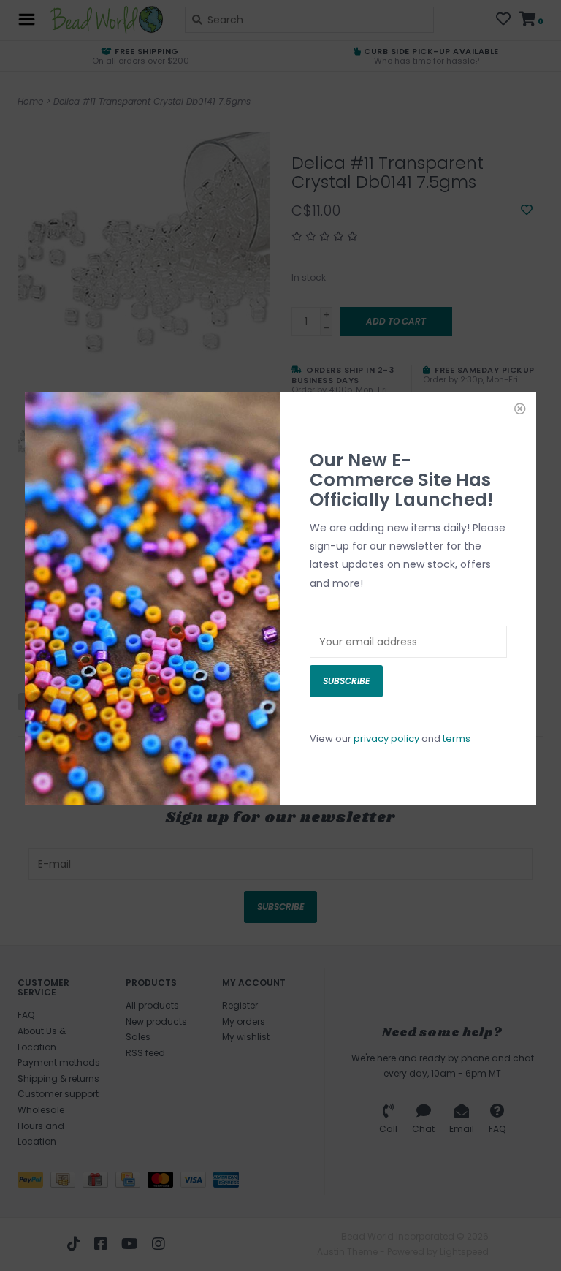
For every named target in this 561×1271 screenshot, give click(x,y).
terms (456, 738)
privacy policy (386, 738)
